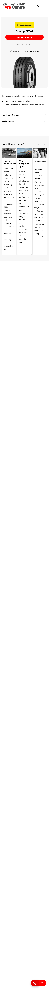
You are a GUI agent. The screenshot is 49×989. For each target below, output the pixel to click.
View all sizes (33, 51)
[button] (42, 983)
